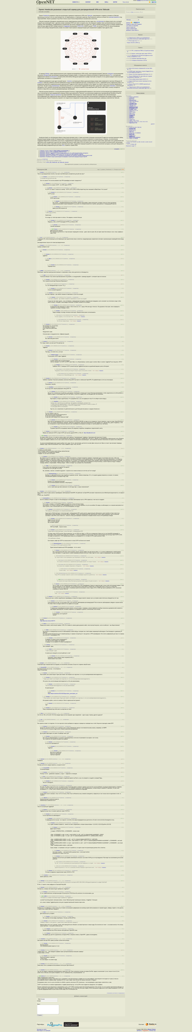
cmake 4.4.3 (132, 119)
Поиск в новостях (130, 27)
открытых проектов (55, 94)
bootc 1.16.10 (132, 112)
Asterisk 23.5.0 (132, 100)
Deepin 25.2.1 (132, 135)
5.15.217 (150, 141)
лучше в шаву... (68, 570)
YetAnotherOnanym (52, 473)
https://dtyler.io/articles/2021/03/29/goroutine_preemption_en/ (62, 693)
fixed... (62, 593)
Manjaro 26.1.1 (132, 130)
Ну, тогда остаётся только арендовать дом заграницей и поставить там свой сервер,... (80, 557)
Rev (44, 776)
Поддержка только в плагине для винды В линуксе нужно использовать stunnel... (79, 370)
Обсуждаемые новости (140, 65)
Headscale (46, 15)
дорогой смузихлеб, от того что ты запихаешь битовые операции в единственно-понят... (80, 867)
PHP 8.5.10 (131, 113)
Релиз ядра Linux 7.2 (134, 40)
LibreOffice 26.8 (133, 103)
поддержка (67, 26)
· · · (60, 172)
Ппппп (62, 579)
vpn (58, 162)
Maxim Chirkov (152, 1029)
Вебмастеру (152, 1030)
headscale (54, 162)
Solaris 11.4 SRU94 (133, 138)
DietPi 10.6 (131, 134)
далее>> (153, 123)
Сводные (139, 24)
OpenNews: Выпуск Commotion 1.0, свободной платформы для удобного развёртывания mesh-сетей (66, 155)
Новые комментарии (131, 28)
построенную (100, 21)
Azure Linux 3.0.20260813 (135, 133)
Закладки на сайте (41, 1029)
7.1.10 (130, 141)
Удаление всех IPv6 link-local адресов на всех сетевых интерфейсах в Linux (140, 56)
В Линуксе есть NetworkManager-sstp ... (71, 375)
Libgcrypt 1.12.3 (132, 104)
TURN (94, 26)
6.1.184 (146, 141)
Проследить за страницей (43, 1030)
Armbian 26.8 (132, 128)
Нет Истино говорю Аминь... (69, 321)
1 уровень (102, 169)
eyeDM (41, 270)
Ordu (42, 713)
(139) (45, 169)
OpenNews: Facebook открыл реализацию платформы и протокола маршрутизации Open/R (63, 156)
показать (83, 316)
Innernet (69, 81)
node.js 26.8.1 (132, 102)
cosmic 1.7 (131, 117)
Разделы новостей (131, 24)
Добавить (139, 1030)
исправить (116, 149)
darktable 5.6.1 (132, 105)
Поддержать (145, 1030)
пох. (41, 237)
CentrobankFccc (46, 498)
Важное (140, 34)
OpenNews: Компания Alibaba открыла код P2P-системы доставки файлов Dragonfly (61, 154)
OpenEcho (56, 401)
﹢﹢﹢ (57, 172)
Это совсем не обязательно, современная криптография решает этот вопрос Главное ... (82, 561)
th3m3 (44, 623)
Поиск (124, 2)
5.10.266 (128, 143)
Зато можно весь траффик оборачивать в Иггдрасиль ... (75, 566)
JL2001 (45, 896)
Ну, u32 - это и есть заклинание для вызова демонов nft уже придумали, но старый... (80, 863)
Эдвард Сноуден (54, 354)
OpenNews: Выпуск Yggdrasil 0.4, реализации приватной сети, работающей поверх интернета (64, 153)
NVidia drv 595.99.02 (133, 97)
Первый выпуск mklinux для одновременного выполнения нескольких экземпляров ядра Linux (138, 38)
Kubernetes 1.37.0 (133, 108)
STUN (79, 26)
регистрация (145, 0)
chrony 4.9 (131, 98)
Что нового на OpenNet (132, 25)
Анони (60, 315)
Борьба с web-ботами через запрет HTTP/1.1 (142, 53)
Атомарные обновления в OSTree (139, 60)
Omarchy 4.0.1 (132, 129)
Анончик (55, 224)
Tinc (111, 75)
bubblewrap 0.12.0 (133, 107)
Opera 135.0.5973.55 (133, 101)
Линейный (108, 169)
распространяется (114, 17)
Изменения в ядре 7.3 (131, 145)
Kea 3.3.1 (131, 118)
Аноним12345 (43, 667)
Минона (45, 797)
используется (53, 76)
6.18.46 (134, 141)
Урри (50, 258)
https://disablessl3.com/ (89, 432)
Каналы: (128, 22)
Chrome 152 (132, 115)
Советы (140, 47)
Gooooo (47, 431)
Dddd (47, 629)
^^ (56, 176)
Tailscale (89, 15)
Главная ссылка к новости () (55, 150)
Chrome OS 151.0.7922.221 (135, 127)
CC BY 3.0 (45, 159)
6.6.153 (142, 141)
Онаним (50, 818)
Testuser (55, 229)
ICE (82, 26)
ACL (63, 145)
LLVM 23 (131, 116)
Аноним (42, 172)
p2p (50, 162)
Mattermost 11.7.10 (133, 110)
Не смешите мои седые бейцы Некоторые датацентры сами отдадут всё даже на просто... (83, 581)
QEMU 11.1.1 (132, 111)
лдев (44, 275)
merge (132, 144)
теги (127, 2)
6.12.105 (138, 141)
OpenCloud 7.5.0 (133, 122)
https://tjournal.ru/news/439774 (47, 620)
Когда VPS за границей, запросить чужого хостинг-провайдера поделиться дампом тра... (81, 574)
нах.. (42, 719)
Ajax (99, 169)
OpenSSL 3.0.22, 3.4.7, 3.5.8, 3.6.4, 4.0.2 (138, 121)
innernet (66, 162)
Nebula (47, 73)
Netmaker (112, 85)
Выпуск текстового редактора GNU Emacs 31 (139, 74)
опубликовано (55, 85)
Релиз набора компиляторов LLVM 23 (137, 79)
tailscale (62, 162)
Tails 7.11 (131, 131)
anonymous (43, 805)
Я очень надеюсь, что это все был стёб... (70, 316)
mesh (47, 162)
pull (135, 144)
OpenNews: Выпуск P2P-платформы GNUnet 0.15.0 (53, 151)
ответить (54, 172)
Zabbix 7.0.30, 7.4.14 (134, 120)
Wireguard (46, 75)
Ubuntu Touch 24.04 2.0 (134, 137)
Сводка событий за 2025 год (133, 42)
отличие (40, 82)
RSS (123, 169)
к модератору (66, 172)
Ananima (45, 891)
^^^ (58, 176)
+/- (112, 169)
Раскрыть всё (117, 169)
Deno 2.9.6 (131, 99)
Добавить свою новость (132, 30)
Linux (132, 12)
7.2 (130, 144)
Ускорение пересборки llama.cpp (139, 58)
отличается (110, 73)
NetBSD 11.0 (132, 136)
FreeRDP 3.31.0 (132, 109)
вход (142, 0)
